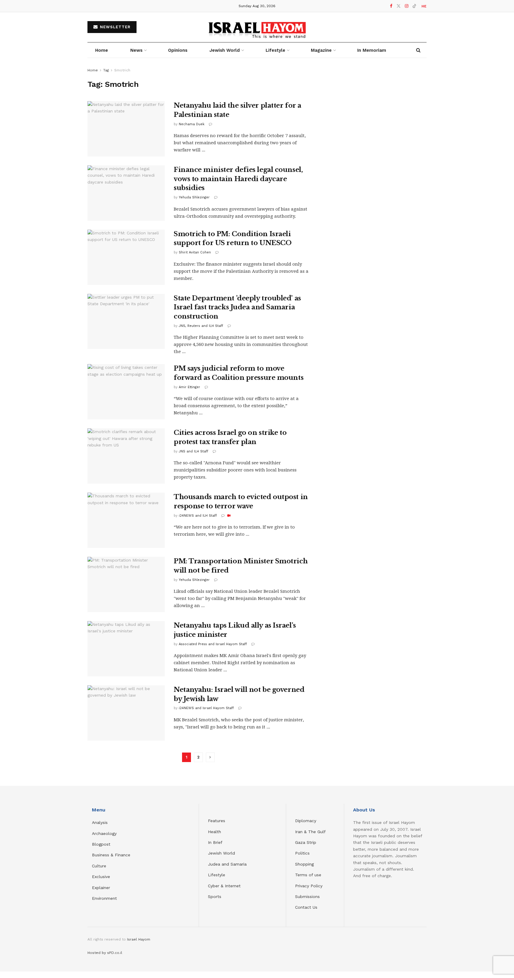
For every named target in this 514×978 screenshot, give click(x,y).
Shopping (304, 864)
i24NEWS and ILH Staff (198, 516)
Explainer (101, 887)
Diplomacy (306, 820)
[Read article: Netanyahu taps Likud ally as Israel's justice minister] (126, 648)
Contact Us (306, 907)
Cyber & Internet (224, 885)
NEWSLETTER (114, 27)
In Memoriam (371, 50)
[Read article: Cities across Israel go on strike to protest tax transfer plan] (126, 456)
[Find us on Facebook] (391, 6)
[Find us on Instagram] (406, 6)
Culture (99, 865)
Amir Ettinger (189, 387)
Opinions (177, 50)
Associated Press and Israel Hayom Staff (213, 644)
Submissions (307, 896)
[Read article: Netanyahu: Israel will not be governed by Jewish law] (126, 713)
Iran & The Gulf (310, 831)
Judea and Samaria (227, 864)
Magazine (321, 50)
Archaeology (104, 833)
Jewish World (221, 853)
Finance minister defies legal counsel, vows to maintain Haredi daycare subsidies (238, 179)
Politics (302, 853)
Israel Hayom (138, 939)
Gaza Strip (305, 842)
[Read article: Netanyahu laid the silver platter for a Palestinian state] (126, 128)
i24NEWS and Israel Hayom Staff (206, 708)
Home (101, 50)
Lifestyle (216, 874)
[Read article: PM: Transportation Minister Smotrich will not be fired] (126, 584)
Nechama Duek (191, 124)
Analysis (100, 822)
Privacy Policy (308, 885)
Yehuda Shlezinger (194, 197)
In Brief (215, 842)
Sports (214, 896)
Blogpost (101, 844)
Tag (106, 70)
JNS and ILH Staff (193, 451)
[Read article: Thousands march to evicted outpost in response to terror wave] (126, 520)
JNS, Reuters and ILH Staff (201, 326)
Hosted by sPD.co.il (104, 953)
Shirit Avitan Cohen (195, 252)
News (136, 50)
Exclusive (101, 876)
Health (214, 831)
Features (216, 820)
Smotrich (122, 70)
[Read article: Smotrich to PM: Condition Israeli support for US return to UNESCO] (126, 257)
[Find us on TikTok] (414, 6)
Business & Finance (111, 854)
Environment (104, 898)
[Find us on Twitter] (399, 6)
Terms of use (308, 874)
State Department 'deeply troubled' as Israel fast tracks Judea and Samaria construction (237, 307)
